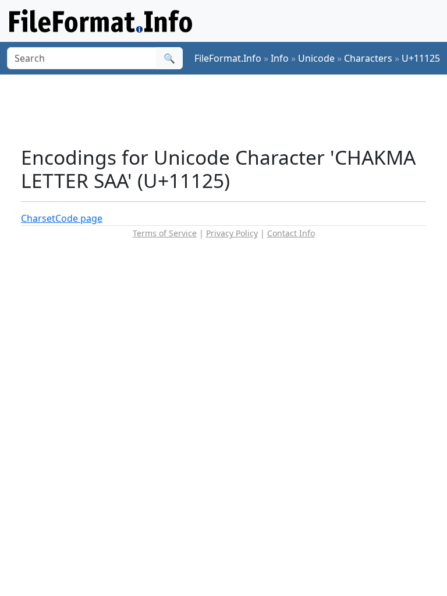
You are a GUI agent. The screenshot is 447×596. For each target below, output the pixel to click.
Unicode (316, 58)
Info (280, 58)
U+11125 (421, 58)
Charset (38, 218)
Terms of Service (165, 233)
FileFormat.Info (227, 58)
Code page (78, 218)
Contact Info (291, 233)
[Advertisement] (233, 110)
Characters (368, 58)
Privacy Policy (232, 233)
